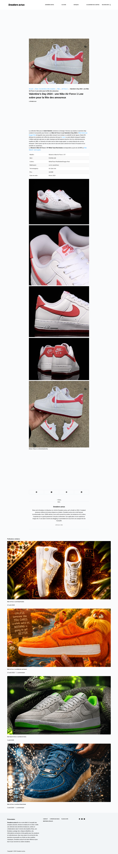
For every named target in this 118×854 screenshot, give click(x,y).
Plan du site (64, 819)
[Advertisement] (59, 21)
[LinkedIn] (81, 492)
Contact (45, 819)
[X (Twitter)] (51, 492)
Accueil (31, 89)
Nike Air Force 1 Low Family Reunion (15, 601)
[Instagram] (84, 819)
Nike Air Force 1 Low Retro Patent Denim (16, 804)
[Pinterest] (66, 492)
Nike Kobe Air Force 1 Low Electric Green (16, 736)
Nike (58, 89)
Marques (76, 4)
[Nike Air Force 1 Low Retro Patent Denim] (59, 773)
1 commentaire (20, 672)
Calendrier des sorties (92, 4)
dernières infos (49, 4)
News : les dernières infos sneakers (45, 89)
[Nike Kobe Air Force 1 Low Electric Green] (59, 705)
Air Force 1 (65, 89)
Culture (63, 4)
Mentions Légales (48, 821)
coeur (63, 137)
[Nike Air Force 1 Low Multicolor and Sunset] (59, 638)
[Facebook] (36, 492)
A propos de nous (54, 819)
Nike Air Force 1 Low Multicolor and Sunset (17, 669)
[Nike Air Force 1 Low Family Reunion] (59, 570)
